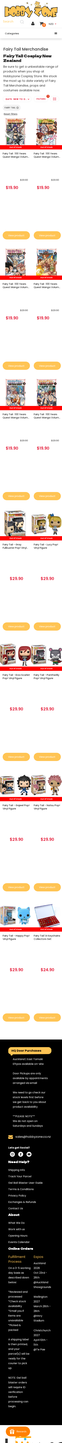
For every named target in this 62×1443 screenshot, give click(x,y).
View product (16, 235)
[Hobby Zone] (31, 9)
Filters (42, 98)
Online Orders (20, 1248)
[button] (54, 99)
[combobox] (13, 22)
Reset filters (10, 114)
